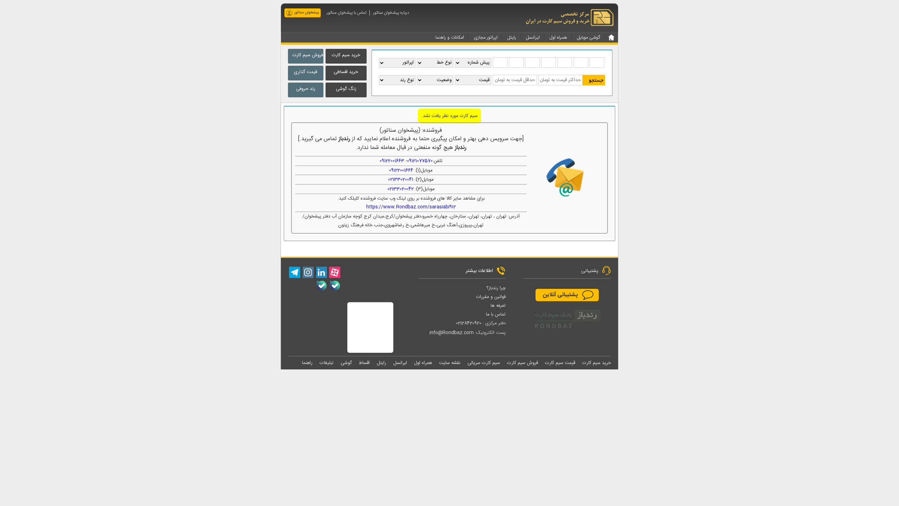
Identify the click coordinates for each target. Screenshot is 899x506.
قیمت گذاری (305, 72)
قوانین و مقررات (491, 297)
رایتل (381, 363)
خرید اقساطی (346, 72)
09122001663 (392, 161)
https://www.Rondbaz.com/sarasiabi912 (411, 207)
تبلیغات (327, 363)
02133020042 (400, 189)
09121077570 (420, 161)
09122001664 (401, 170)
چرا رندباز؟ (496, 288)
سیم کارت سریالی (483, 363)
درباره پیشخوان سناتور (391, 12)
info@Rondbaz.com (451, 333)
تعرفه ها (498, 306)
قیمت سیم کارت (560, 363)
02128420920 (468, 323)
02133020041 (400, 179)
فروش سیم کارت (308, 55)
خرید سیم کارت (346, 55)
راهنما (307, 363)
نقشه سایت (449, 363)
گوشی (346, 363)
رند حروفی (305, 89)
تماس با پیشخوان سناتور (346, 12)
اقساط (364, 363)
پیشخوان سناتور (306, 12)
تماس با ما (496, 314)
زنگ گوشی (346, 89)
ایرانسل (400, 363)
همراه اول (423, 363)
